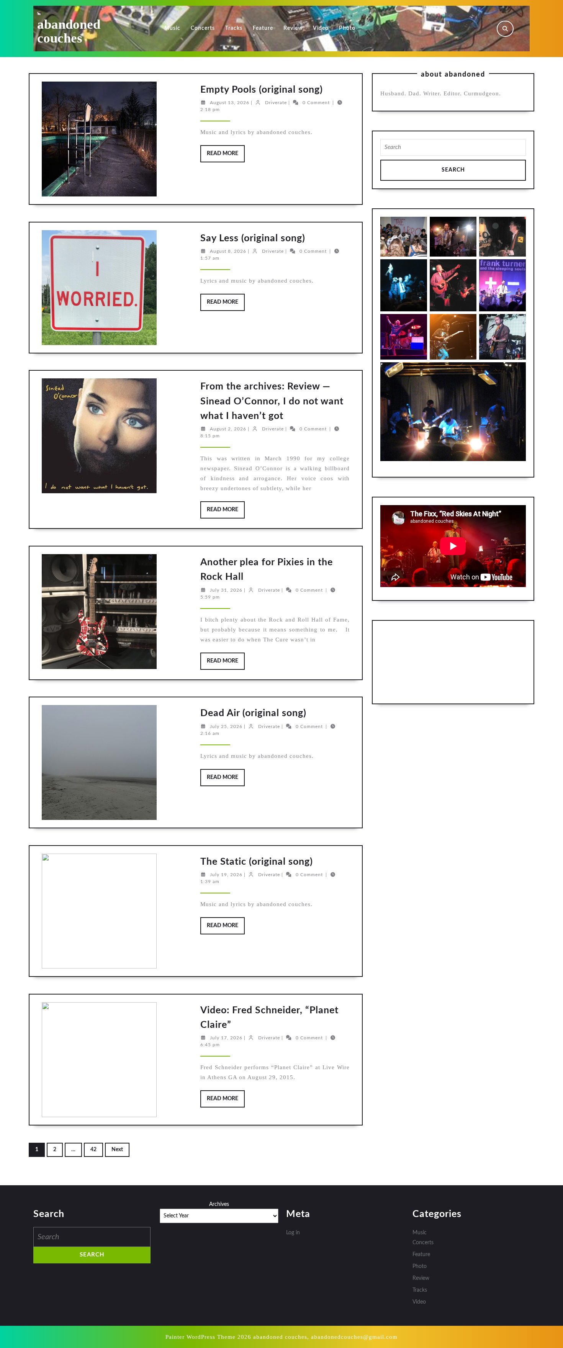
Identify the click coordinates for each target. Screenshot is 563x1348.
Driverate (276, 102)
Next (117, 1149)
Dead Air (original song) (253, 713)
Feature (263, 28)
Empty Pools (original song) (261, 90)
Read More (226, 156)
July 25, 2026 (226, 726)
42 (93, 1149)
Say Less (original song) (252, 238)
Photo (347, 28)
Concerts (203, 28)
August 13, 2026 (229, 102)
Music (172, 28)
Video (321, 28)
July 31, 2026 (226, 590)
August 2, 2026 (228, 429)
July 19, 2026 (226, 874)
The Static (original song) (256, 862)
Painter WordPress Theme (200, 1337)
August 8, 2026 (228, 251)
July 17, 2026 (226, 1038)
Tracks (233, 28)
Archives (219, 1204)
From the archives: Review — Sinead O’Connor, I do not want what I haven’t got (272, 401)
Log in (293, 1232)
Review (293, 28)
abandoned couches (68, 31)
